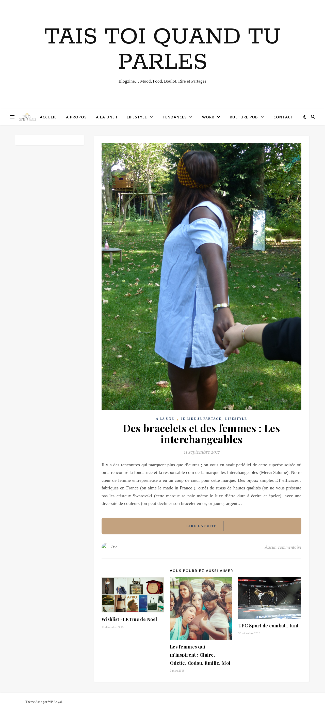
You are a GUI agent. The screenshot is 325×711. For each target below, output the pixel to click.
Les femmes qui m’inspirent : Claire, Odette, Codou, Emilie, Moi (200, 655)
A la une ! (106, 116)
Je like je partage (201, 419)
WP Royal (55, 702)
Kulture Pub (244, 116)
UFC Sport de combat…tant (268, 626)
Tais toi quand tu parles (162, 49)
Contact (283, 116)
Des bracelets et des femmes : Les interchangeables (201, 433)
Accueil (48, 116)
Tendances (174, 116)
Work (208, 116)
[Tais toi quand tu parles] (27, 117)
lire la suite (201, 526)
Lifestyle (137, 116)
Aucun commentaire (283, 547)
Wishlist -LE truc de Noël (129, 619)
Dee (114, 547)
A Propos (76, 116)
